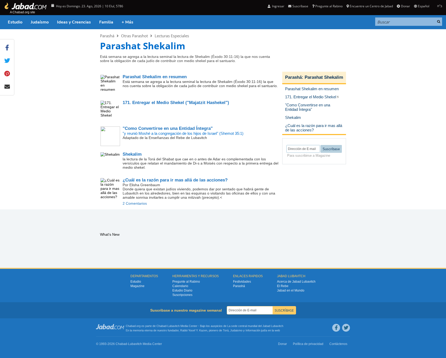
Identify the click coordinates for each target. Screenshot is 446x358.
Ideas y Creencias (74, 22)
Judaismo (236, 330)
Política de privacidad (308, 344)
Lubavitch (173, 325)
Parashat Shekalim (324, 77)
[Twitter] (346, 328)
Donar (405, 6)
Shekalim (132, 154)
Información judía (257, 330)
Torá (226, 330)
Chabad (161, 325)
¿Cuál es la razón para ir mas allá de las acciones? (175, 180)
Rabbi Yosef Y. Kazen (193, 330)
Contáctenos (338, 344)
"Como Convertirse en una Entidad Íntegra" (168, 128)
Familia (106, 22)
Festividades (242, 281)
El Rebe (282, 286)
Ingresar (277, 6)
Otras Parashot (134, 35)
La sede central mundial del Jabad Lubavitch (255, 325)
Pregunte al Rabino (329, 6)
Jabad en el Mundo (290, 290)
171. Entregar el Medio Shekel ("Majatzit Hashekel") (176, 102)
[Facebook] (336, 328)
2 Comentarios (135, 203)
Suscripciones (182, 295)
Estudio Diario (182, 290)
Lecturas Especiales (172, 35)
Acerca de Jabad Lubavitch (296, 281)
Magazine (137, 286)
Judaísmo (40, 22)
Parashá (107, 35)
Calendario (180, 286)
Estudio (15, 22)
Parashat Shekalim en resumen (155, 76)
